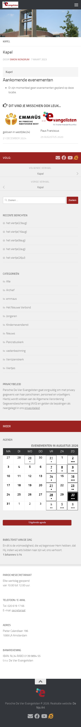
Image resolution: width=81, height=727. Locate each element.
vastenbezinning (16, 350)
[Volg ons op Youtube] (70, 157)
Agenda (7, 439)
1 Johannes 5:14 (12, 554)
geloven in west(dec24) (16, 132)
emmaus (11, 298)
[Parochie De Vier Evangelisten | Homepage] (13, 5)
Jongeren (11, 316)
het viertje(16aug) (16, 231)
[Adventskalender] (76, 157)
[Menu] (76, 4)
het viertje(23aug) (16, 223)
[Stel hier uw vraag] (58, 157)
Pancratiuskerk (15, 342)
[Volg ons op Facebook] (64, 157)
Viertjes (10, 368)
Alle (8, 281)
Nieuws (10, 333)
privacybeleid (32, 408)
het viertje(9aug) (15, 240)
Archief (10, 290)
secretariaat (18, 610)
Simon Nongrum (19, 59)
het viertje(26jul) (15, 257)
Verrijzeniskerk (15, 359)
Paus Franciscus (49, 130)
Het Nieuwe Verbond (18, 307)
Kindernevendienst (17, 324)
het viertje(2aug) (15, 249)
